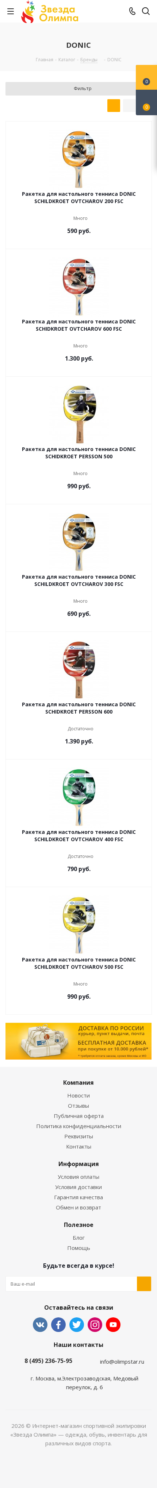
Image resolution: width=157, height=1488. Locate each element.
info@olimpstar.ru (122, 1361)
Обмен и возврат (78, 1207)
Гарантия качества (78, 1197)
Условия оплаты (78, 1176)
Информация (78, 1164)
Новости (78, 1095)
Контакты (78, 1146)
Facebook (58, 1324)
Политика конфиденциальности (78, 1126)
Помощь (78, 1247)
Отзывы (78, 1105)
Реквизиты (78, 1136)
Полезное (78, 1225)
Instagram (95, 1324)
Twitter (76, 1324)
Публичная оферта (79, 1115)
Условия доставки (78, 1186)
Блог (79, 1237)
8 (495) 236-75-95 (48, 1361)
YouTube (113, 1324)
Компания (78, 1083)
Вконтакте (40, 1324)
